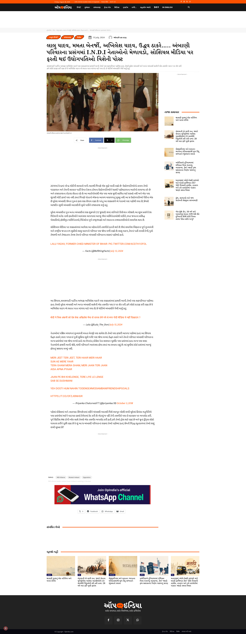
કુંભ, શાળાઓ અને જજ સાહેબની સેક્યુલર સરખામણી (186, 199)
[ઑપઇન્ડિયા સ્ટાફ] (111, 37)
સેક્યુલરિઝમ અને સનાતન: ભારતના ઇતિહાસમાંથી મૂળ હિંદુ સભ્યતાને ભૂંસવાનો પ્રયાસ (187, 151)
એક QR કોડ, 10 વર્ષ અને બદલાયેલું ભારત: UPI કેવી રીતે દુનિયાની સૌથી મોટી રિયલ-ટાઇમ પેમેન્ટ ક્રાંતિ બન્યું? (187, 215)
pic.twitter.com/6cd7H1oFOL (128, 243)
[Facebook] (181, 1)
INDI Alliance (61, 477)
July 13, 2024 (116, 324)
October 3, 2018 (124, 403)
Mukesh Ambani (74, 477)
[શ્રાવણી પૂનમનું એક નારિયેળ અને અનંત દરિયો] (169, 121)
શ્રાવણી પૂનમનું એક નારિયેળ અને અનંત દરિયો (186, 119)
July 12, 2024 (116, 251)
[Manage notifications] (6, 628)
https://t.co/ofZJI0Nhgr (66, 396)
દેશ (54, 30)
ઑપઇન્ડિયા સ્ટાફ (120, 37)
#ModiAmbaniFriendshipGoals (109, 388)
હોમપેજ (49, 30)
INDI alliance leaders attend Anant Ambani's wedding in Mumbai (69, 481)
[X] (187, 1)
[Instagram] (184, 1)
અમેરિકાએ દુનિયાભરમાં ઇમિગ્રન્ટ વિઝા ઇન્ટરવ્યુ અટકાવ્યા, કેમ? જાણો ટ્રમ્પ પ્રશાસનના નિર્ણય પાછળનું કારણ (186, 167)
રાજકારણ (67, 37)
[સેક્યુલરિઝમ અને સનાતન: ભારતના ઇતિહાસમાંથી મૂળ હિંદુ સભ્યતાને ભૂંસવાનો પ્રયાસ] (169, 152)
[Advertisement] (102, 278)
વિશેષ (79, 37)
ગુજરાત (49, 575)
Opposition (87, 477)
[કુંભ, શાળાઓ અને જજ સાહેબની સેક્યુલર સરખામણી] (169, 201)
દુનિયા (142, 575)
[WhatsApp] (189, 1)
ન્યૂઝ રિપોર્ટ (53, 37)
